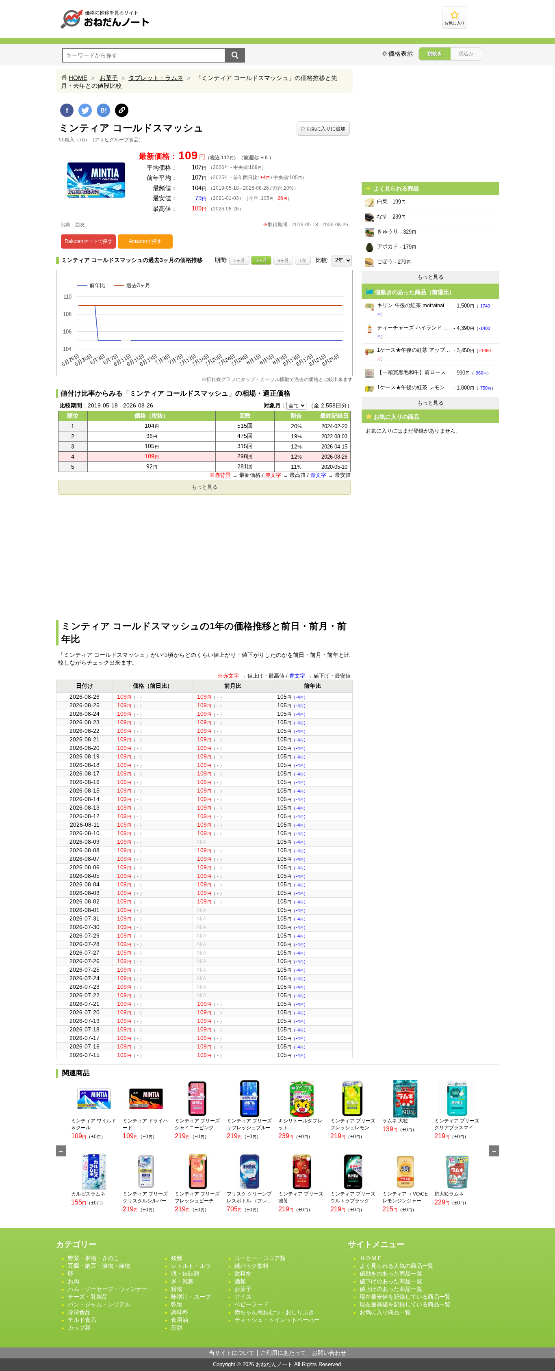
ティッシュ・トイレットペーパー (277, 1320)
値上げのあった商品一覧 (391, 1289)
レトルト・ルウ (191, 1266)
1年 (302, 260)
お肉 (73, 1281)
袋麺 (176, 1258)
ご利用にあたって (283, 1352)
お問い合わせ (329, 1352)
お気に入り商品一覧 (385, 1312)
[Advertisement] (204, 555)
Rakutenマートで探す (89, 241)
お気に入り (454, 23)
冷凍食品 (79, 1312)
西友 (80, 224)
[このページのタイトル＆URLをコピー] (121, 110)
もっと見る (204, 487)
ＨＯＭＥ (371, 1258)
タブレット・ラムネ (155, 77)
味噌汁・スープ (191, 1296)
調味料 (179, 1312)
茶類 (176, 1327)
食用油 (179, 1320)
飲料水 (242, 1273)
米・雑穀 (182, 1281)
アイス (242, 1296)
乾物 (176, 1304)
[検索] (235, 55)
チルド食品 (82, 1320)
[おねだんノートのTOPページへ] (105, 28)
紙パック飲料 (251, 1266)
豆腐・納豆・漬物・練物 (99, 1266)
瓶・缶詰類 (185, 1273)
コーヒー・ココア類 (260, 1258)
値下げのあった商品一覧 (391, 1281)
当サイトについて (231, 1352)
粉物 (176, 1289)
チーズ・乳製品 (88, 1296)
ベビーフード (251, 1304)
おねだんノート (274, 1364)
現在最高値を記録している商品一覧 (405, 1304)
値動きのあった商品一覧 (391, 1273)
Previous (61, 1150)
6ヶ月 (283, 260)
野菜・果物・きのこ (93, 1258)
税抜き (434, 53)
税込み (466, 53)
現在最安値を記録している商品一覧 (405, 1296)
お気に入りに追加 (325, 129)
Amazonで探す (145, 241)
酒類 (240, 1281)
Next (494, 1150)
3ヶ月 (261, 260)
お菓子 (109, 77)
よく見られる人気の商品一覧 (397, 1266)
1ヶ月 (239, 260)
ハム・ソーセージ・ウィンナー (107, 1289)
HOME (78, 77)
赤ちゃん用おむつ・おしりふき (274, 1312)
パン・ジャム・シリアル (99, 1304)
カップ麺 (79, 1327)
